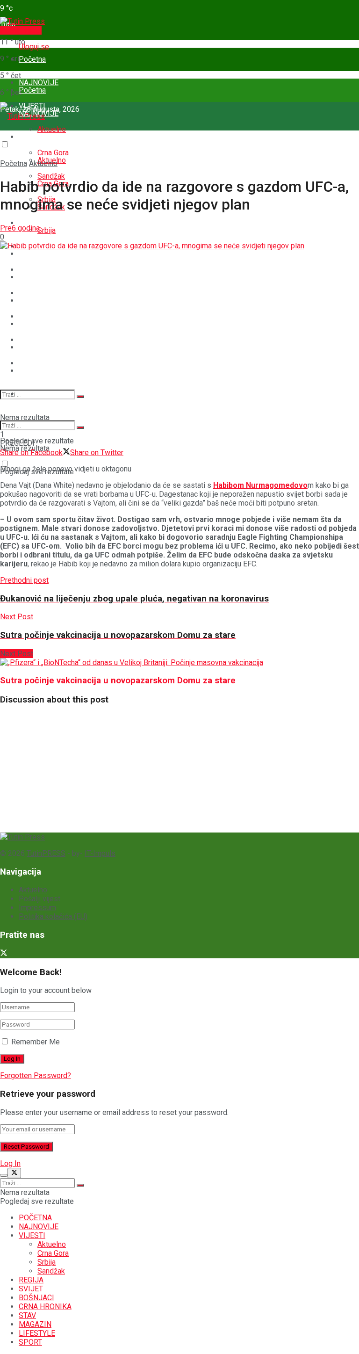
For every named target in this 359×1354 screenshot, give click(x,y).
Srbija (46, 230)
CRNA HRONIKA (45, 323)
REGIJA (31, 253)
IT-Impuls (100, 853)
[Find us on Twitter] (3, 953)
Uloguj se (34, 46)
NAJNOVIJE (38, 1226)
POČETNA (35, 1217)
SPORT (30, 394)
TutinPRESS (46, 853)
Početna (32, 59)
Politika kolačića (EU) (53, 916)
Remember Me (35, 1041)
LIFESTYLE (37, 1333)
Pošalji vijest (21, 30)
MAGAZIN (35, 370)
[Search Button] (80, 396)
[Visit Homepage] (22, 21)
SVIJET (31, 277)
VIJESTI (32, 136)
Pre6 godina (20, 228)
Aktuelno (51, 129)
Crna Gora (53, 1253)
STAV (27, 347)
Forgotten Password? (35, 1075)
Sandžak (51, 1271)
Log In (10, 1163)
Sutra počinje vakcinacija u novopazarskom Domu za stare (118, 680)
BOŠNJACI (36, 300)
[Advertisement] (70, 772)
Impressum (37, 907)
